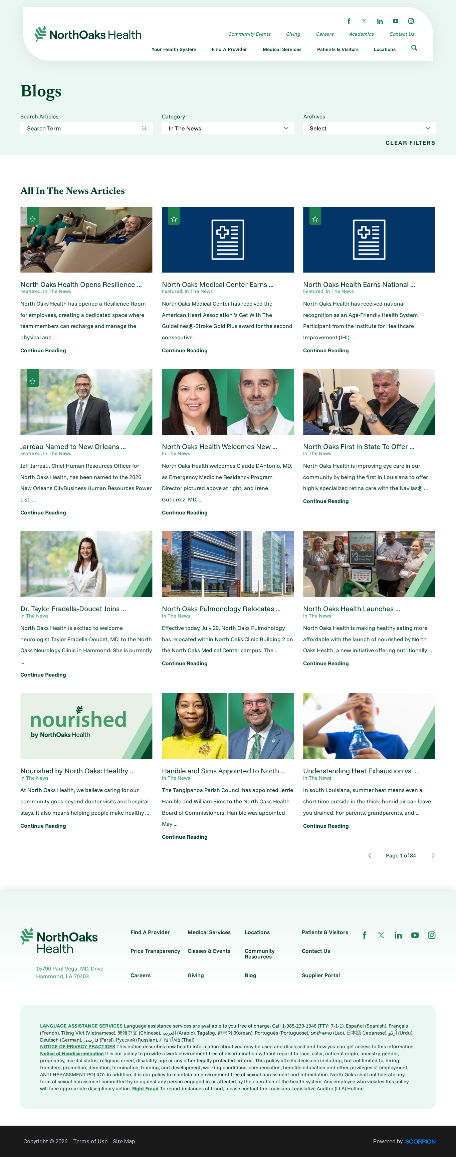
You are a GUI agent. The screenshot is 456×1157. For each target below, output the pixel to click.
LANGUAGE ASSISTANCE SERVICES (81, 1026)
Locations (257, 932)
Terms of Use (90, 1141)
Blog (250, 975)
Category (173, 116)
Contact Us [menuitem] (401, 34)
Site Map (124, 1141)
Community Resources (260, 953)
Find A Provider (150, 932)
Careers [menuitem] (324, 34)
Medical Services (209, 932)
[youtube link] (396, 21)
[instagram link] (411, 21)
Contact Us (316, 951)
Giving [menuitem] (293, 34)
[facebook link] (349, 21)
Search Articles (39, 116)
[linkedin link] (380, 21)
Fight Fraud (145, 1088)
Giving (196, 975)
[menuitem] (174, 51)
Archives (314, 116)
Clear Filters (410, 143)
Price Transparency (155, 951)
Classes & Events (209, 951)
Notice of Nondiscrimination (72, 1053)
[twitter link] (364, 21)
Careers (141, 975)
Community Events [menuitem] (249, 34)
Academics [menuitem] (361, 34)
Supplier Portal (321, 975)
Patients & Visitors (325, 932)
